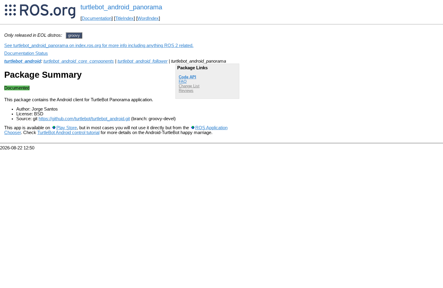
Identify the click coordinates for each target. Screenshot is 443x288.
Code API (187, 77)
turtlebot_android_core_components (78, 61)
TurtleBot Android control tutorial (68, 132)
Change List (189, 86)
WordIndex (148, 18)
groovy (74, 35)
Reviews (186, 90)
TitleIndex (124, 18)
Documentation (97, 18)
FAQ (183, 81)
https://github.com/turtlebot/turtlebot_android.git (84, 118)
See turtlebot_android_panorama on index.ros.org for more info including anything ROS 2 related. (98, 45)
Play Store (66, 127)
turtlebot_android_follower (143, 61)
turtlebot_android (22, 61)
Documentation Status (26, 53)
